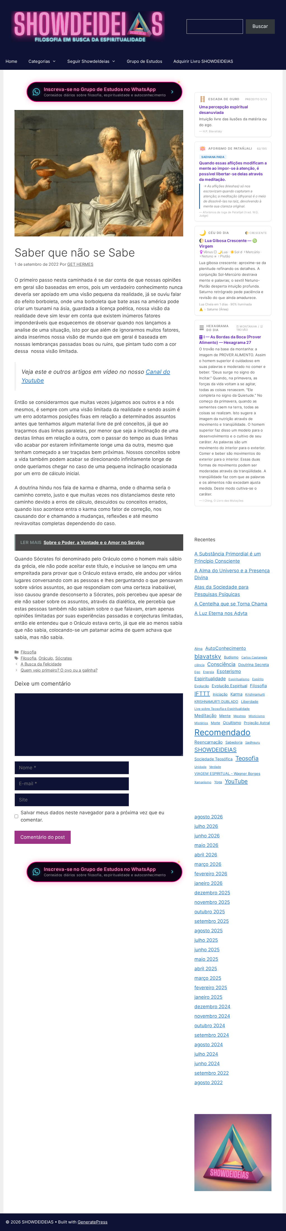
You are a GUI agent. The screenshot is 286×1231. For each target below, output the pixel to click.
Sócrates (63, 658)
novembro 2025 (212, 902)
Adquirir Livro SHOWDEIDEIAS (203, 61)
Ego (197, 672)
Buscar (260, 26)
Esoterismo (229, 671)
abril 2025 (205, 968)
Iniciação (220, 694)
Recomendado (222, 732)
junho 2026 (207, 836)
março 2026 (207, 864)
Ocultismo (232, 722)
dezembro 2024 (212, 1006)
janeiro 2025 (208, 997)
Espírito (258, 679)
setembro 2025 (211, 921)
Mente (225, 715)
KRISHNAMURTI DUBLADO (216, 702)
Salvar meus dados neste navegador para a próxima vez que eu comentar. (92, 816)
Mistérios (201, 723)
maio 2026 (206, 845)
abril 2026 (205, 855)
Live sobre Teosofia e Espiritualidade (222, 709)
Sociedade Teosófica (213, 759)
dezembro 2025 (212, 892)
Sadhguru (252, 742)
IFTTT (202, 693)
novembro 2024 (212, 1016)
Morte (215, 723)
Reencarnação (208, 742)
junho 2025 (207, 949)
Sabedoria (233, 742)
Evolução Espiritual (229, 685)
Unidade (200, 767)
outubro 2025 (209, 911)
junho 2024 (207, 1063)
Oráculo (46, 658)
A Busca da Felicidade (41, 664)
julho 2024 (206, 1054)
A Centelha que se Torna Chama (230, 604)
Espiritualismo (238, 679)
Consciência (221, 664)
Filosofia (28, 652)
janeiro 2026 (208, 883)
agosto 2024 (208, 1044)
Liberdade (249, 701)
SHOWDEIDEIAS (215, 749)
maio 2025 (206, 959)
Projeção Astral (257, 723)
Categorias (39, 61)
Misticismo (257, 716)
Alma (198, 648)
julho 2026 (206, 826)
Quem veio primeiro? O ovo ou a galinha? (59, 670)
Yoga (218, 782)
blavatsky (207, 656)
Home (11, 61)
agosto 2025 (208, 930)
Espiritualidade (210, 678)
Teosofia (247, 758)
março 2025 (207, 978)
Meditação (205, 715)
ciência (199, 665)
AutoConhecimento (225, 648)
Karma (236, 694)
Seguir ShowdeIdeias (88, 61)
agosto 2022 (208, 1082)
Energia (208, 672)
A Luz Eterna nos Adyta (220, 613)
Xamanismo (202, 782)
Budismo (231, 657)
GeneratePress (93, 1222)
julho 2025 (206, 940)
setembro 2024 (211, 1035)
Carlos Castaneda (254, 657)
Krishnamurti (255, 694)
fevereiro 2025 (210, 987)
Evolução (201, 686)
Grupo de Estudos (144, 61)
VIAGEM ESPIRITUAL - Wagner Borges (227, 773)
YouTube (236, 781)
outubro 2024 (209, 1025)
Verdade (215, 767)
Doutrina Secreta (253, 664)
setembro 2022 (211, 1073)
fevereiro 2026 (210, 873)
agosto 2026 (208, 817)
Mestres (239, 716)
